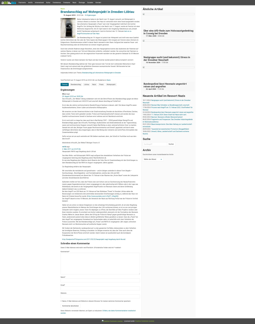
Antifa (30, 2)
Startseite (22, 2)
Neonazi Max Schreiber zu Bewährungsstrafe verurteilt (170, 105)
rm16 (64, 147)
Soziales (90, 2)
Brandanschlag (76, 84)
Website (63, 293)
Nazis (74, 2)
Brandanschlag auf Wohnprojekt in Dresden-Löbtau (97, 12)
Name (63, 277)
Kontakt (98, 2)
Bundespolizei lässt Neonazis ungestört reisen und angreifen (172, 112)
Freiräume (66, 2)
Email (63, 285)
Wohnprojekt (111, 84)
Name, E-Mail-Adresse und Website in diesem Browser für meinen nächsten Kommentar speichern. (96, 301)
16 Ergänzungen (90, 15)
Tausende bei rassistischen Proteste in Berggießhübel (170, 129)
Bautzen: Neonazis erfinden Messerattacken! (167, 117)
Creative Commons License (144, 321)
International (39, 2)
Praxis (101, 84)
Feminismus (57, 2)
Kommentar (65, 252)
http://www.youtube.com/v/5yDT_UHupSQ (102, 196)
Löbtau (86, 84)
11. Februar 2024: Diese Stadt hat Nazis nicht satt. (169, 115)
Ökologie (82, 2)
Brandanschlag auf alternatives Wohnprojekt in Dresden (101, 73)
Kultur (48, 2)
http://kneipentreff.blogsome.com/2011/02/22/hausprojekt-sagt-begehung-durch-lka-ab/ (94, 239)
